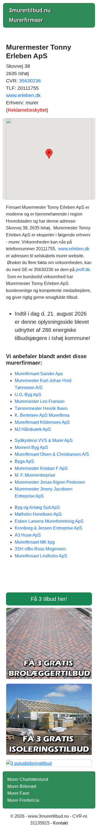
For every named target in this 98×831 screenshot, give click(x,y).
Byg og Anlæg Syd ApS (37, 507)
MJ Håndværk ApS (33, 429)
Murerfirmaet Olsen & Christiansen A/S (52, 454)
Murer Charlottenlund (27, 779)
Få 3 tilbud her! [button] (49, 599)
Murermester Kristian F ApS (41, 468)
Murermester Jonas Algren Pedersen (50, 482)
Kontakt (60, 823)
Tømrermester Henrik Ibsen (41, 408)
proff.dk (83, 269)
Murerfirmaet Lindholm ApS (41, 556)
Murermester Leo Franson (40, 401)
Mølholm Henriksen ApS (38, 514)
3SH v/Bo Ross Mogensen (40, 549)
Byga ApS (24, 461)
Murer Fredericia (23, 800)
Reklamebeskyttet (27, 110)
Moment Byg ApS (31, 447)
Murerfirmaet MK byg (35, 542)
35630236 (30, 81)
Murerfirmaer (26, 20)
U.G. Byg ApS (28, 394)
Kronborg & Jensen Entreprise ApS (48, 528)
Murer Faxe (18, 793)
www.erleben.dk (23, 95)
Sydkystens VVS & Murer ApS (44, 440)
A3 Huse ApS (28, 535)
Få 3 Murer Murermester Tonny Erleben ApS (49, 579)
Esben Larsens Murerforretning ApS (49, 521)
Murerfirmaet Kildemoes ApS (42, 422)
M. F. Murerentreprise (35, 475)
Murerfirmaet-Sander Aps (39, 373)
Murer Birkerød (21, 786)
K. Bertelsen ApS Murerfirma (42, 415)
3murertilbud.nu (30, 10)
